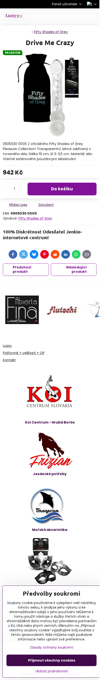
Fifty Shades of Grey (35, 218)
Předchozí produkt (22, 269)
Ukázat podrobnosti (51, 671)
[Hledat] (70, 16)
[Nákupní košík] (82, 16)
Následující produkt (76, 269)
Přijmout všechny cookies (51, 660)
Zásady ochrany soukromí (51, 647)
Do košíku (62, 189)
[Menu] (93, 16)
